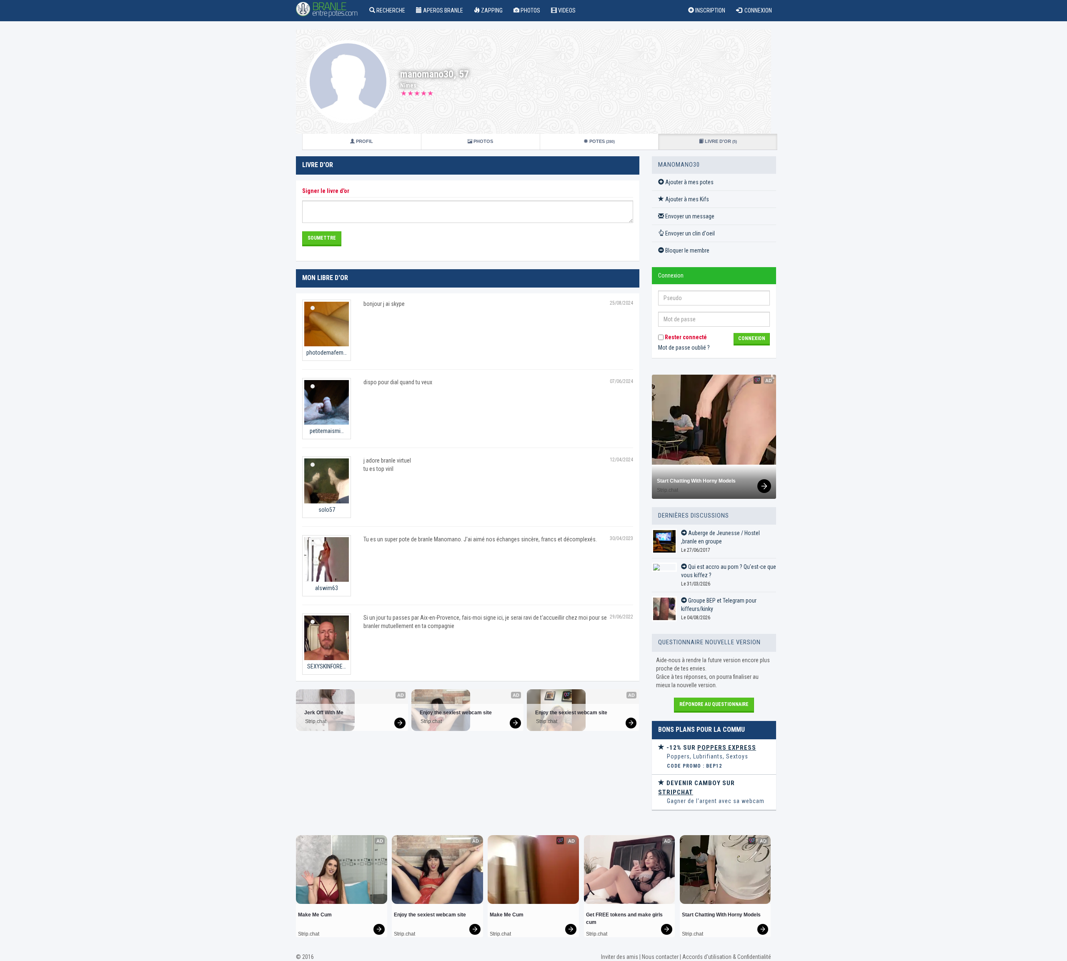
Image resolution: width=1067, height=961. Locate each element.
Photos (529, 10)
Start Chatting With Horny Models (696, 481)
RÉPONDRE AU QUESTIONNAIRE (714, 704)
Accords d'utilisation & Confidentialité (726, 956)
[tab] (714, 757)
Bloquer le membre (686, 250)
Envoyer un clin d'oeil (689, 233)
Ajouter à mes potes (689, 182)
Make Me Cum (315, 915)
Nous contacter (660, 956)
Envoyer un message (689, 216)
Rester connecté (685, 337)
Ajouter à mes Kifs (686, 199)
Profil (364, 141)
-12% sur (710, 747)
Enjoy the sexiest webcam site (456, 713)
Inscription (709, 10)
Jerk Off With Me (323, 713)
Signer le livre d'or (325, 191)
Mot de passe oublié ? (684, 347)
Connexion (757, 10)
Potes (601, 141)
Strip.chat (315, 721)
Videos (566, 10)
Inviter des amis (619, 956)
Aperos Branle (442, 10)
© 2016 (305, 956)
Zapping (491, 10)
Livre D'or (720, 141)
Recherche (390, 10)
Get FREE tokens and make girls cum (625, 918)
